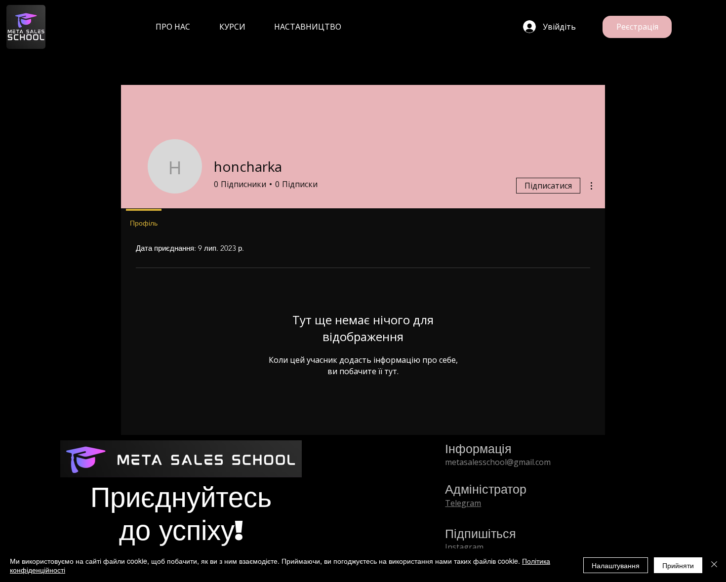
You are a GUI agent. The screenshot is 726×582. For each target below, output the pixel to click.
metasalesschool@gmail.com (498, 462)
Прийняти (678, 565)
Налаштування (616, 565)
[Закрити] (714, 565)
